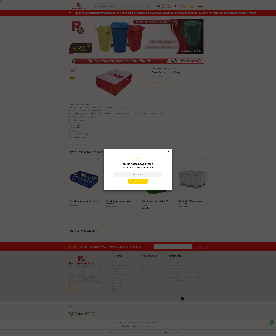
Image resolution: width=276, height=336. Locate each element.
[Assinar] (138, 181)
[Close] (169, 152)
